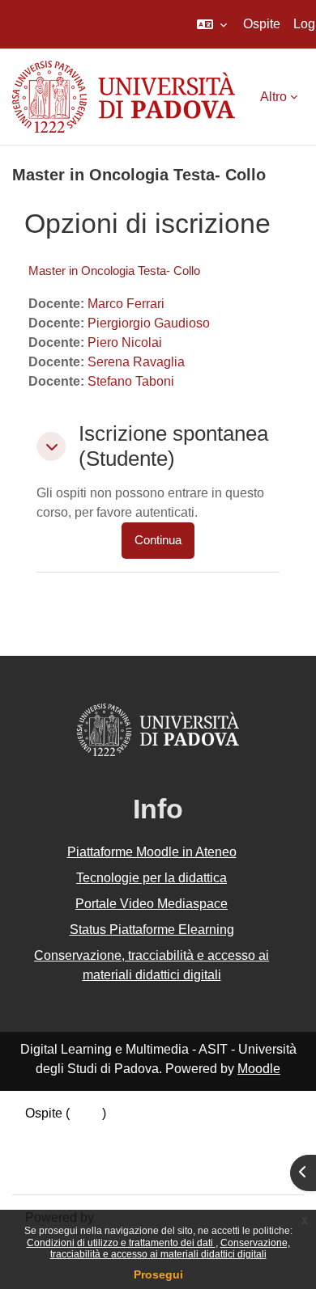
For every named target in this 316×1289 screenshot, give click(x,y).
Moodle (258, 1069)
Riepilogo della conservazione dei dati (135, 1132)
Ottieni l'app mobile (80, 1171)
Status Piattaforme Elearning (152, 929)
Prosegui (158, 1274)
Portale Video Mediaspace (151, 904)
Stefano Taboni (131, 381)
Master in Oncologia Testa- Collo (114, 270)
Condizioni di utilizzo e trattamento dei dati (121, 1243)
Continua (158, 540)
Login (86, 1113)
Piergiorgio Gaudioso (149, 323)
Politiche (50, 1152)
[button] (212, 24)
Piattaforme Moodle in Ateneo (152, 852)
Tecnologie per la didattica (151, 878)
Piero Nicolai (125, 342)
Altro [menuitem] (273, 97)
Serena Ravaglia (136, 362)
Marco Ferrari (126, 304)
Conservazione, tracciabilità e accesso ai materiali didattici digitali (170, 1248)
